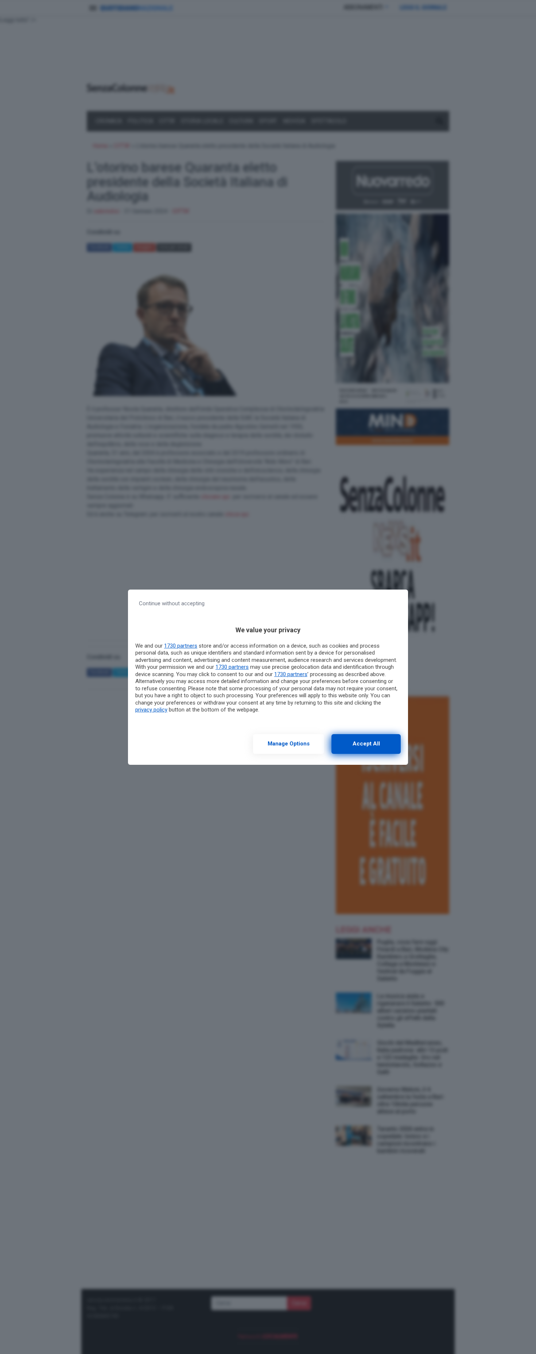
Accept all (366, 743)
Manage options (289, 743)
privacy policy (151, 709)
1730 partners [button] (180, 646)
